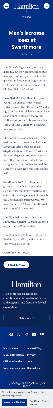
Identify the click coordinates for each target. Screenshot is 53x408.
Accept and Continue (14, 402)
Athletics (26, 54)
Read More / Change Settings (39, 403)
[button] (6, 6)
